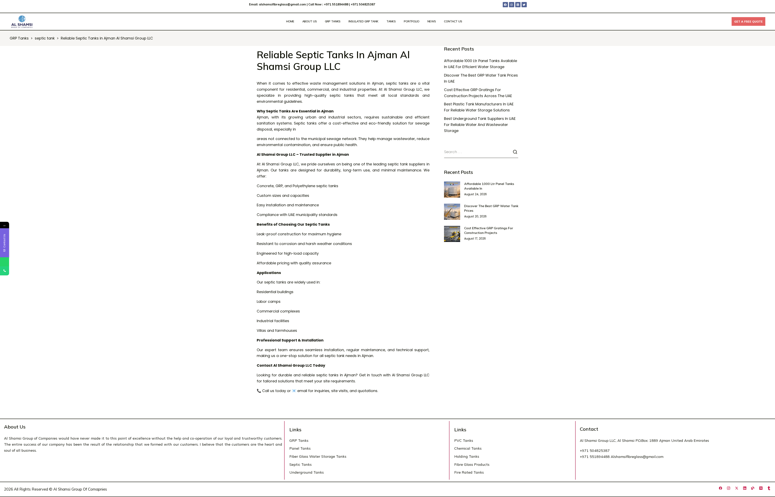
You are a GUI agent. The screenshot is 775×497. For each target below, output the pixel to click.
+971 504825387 (363, 4)
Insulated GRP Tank (363, 21)
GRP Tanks (333, 21)
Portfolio (411, 21)
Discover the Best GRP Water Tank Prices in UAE (481, 78)
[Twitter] (524, 4)
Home (290, 21)
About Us (309, 21)
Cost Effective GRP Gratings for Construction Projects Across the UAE (478, 92)
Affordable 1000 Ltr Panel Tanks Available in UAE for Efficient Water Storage (480, 63)
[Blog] (753, 488)
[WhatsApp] (4, 261)
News (431, 21)
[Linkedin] (518, 4)
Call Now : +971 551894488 (328, 4)
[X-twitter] (737, 488)
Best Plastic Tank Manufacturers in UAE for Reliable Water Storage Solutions (479, 107)
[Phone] (4, 270)
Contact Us (453, 21)
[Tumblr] (769, 488)
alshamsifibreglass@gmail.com (282, 4)
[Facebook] (505, 4)
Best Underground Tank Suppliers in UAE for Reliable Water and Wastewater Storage (480, 124)
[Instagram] (511, 4)
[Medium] (761, 488)
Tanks (391, 21)
